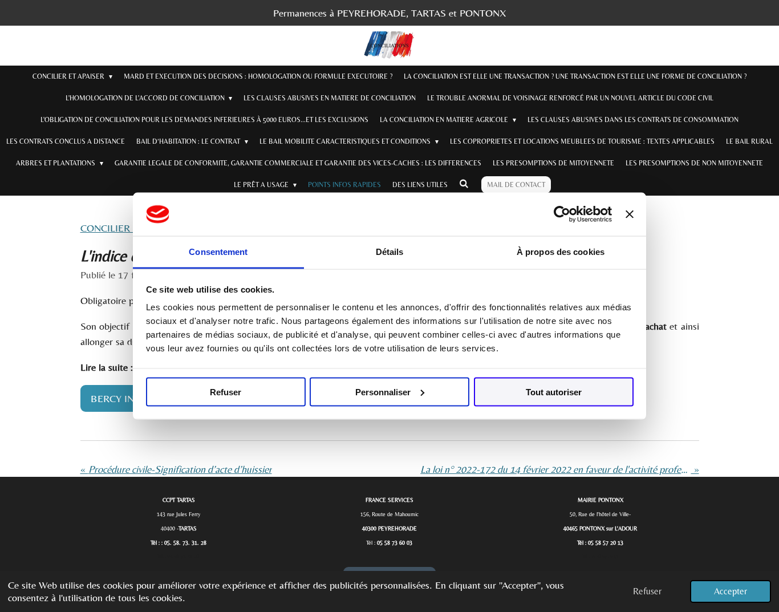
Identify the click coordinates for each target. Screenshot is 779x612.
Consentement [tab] (218, 252)
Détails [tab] (390, 252)
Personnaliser (383, 391)
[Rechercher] (463, 183)
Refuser (225, 391)
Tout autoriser (554, 391)
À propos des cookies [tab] (560, 252)
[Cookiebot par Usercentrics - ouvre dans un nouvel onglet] (562, 214)
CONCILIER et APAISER (131, 228)
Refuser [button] (647, 591)
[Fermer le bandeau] (630, 214)
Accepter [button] (730, 591)
